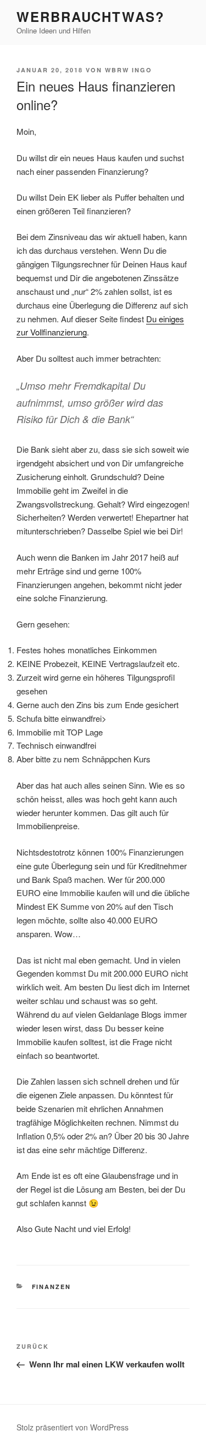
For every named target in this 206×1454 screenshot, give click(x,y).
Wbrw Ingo (128, 70)
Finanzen (51, 1286)
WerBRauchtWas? (90, 16)
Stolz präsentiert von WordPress (72, 1427)
